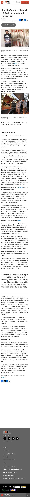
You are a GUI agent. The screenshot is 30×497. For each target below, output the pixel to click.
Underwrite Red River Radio (9, 460)
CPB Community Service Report (10, 472)
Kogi (15, 63)
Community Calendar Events (9, 453)
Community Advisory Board (9, 466)
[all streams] (28, 495)
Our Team (5, 463)
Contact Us (5, 457)
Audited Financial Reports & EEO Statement (12, 469)
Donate (25, 2)
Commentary (6, 450)
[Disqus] (15, 408)
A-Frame (20, 187)
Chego (19, 220)
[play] (2, 495)
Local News (5, 447)
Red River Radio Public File (8, 475)
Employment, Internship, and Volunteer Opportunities (14, 478)
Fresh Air (3, 377)
